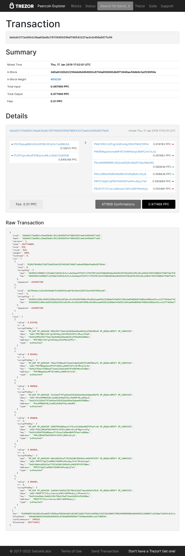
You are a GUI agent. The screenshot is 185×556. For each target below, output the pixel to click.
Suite (153, 6)
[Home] (22, 6)
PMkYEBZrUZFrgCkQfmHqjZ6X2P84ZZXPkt (121, 144)
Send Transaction (105, 551)
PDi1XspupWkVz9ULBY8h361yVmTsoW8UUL (42, 144)
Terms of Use (71, 551)
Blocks (76, 6)
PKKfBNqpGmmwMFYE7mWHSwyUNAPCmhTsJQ (125, 151)
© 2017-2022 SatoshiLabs (30, 551)
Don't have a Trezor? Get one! (152, 551)
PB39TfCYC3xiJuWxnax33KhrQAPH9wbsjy (121, 188)
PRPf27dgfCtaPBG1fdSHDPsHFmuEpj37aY (120, 181)
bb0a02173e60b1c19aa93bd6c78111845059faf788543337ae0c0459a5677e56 (59, 130)
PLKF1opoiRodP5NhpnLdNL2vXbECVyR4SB (41, 155)
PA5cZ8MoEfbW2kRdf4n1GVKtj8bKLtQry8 (120, 174)
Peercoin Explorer (51, 6)
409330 (56, 79)
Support (167, 6)
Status (90, 6)
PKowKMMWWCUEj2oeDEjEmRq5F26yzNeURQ (124, 162)
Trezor (140, 6)
